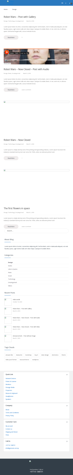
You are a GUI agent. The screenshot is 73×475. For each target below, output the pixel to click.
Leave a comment (26, 90)
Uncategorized (19, 21)
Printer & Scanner (11, 381)
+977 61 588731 (10, 445)
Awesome (19, 355)
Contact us (9, 429)
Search (62, 3)
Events (10, 266)
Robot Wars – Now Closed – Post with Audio (26, 69)
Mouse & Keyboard (11, 393)
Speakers (8, 399)
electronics (55, 355)
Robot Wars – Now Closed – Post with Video (26, 327)
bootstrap (28, 355)
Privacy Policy (10, 415)
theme (64, 355)
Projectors (9, 390)
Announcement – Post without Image (24, 336)
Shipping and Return (12, 432)
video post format (11, 360)
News (9, 73)
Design (6, 21)
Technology (11, 21)
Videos (10, 286)
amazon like (9, 355)
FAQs (7, 435)
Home (5, 9)
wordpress (35, 360)
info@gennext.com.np (12, 448)
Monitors (8, 384)
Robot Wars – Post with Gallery (20, 16)
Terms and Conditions (12, 412)
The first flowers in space (17, 208)
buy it (36, 355)
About (7, 410)
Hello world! (16, 299)
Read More (11, 37)
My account (9, 426)
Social (10, 276)
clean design (45, 355)
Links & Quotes (12, 269)
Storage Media (10, 387)
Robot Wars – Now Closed (17, 139)
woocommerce (24, 360)
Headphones (9, 396)
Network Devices (11, 378)
